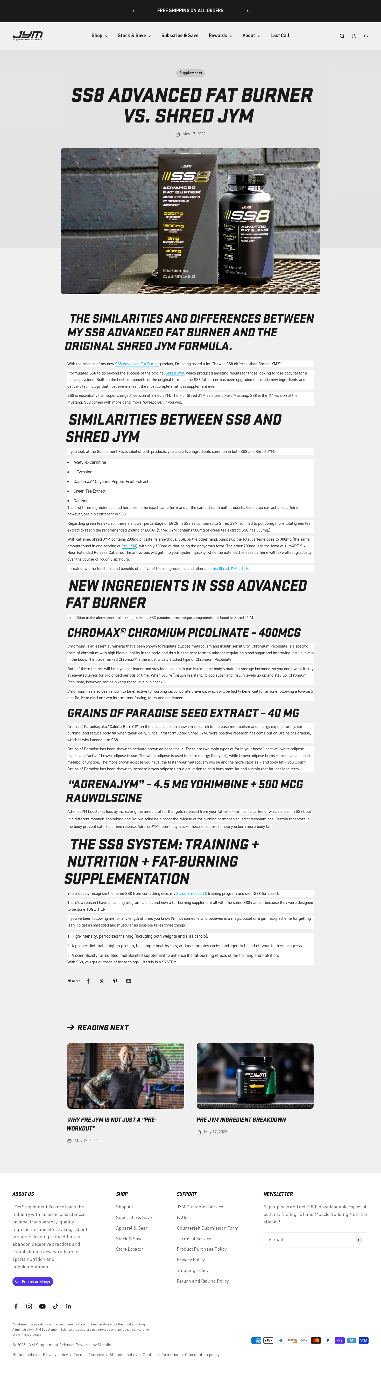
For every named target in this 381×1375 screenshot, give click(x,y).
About (249, 35)
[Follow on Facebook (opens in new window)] (15, 1306)
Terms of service (89, 1355)
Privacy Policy (191, 1260)
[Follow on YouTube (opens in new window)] (42, 1306)
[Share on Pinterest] (115, 981)
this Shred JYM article (230, 568)
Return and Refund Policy (203, 1281)
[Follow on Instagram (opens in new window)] (29, 1306)
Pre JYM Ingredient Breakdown (241, 1119)
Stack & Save (132, 35)
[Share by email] (128, 981)
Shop (97, 35)
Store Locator (129, 1249)
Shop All (124, 1207)
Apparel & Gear (132, 1228)
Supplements (190, 73)
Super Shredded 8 (191, 893)
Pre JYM (129, 546)
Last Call (280, 35)
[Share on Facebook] (88, 981)
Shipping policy (123, 1355)
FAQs (182, 1217)
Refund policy (24, 1355)
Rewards (218, 35)
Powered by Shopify (93, 1345)
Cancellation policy (202, 1355)
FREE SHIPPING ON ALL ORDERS (190, 11)
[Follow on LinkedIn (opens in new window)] (68, 1306)
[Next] (248, 11)
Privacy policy (55, 1355)
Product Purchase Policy (202, 1249)
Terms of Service (194, 1239)
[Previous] (133, 11)
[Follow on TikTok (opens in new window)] (55, 1306)
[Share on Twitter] (101, 981)
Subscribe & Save (180, 35)
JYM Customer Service (200, 1207)
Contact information (161, 1355)
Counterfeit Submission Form (208, 1228)
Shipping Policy (192, 1270)
